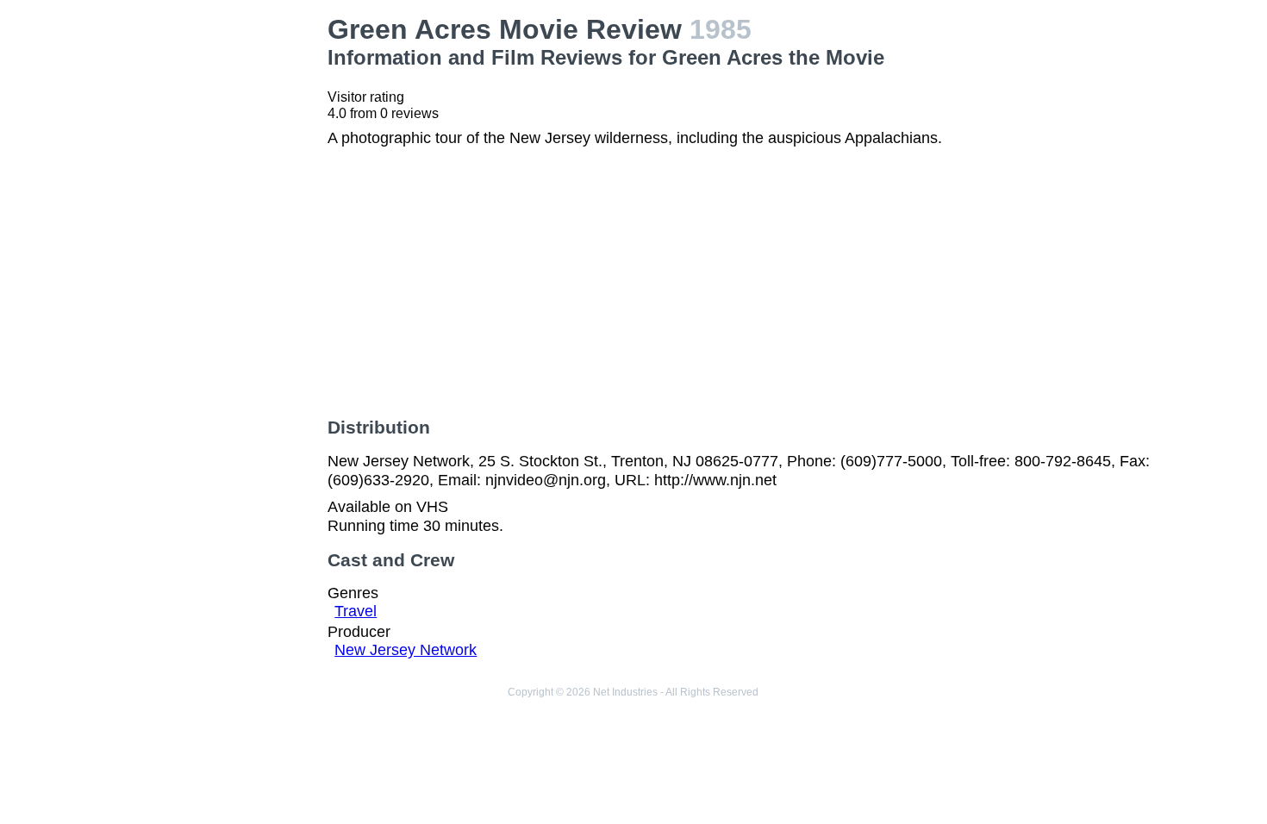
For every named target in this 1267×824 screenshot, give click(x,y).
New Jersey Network (405, 650)
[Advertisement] (220, 272)
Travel (355, 611)
